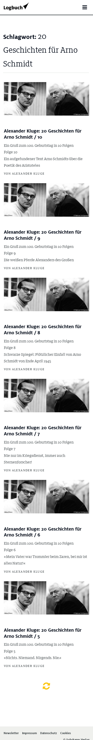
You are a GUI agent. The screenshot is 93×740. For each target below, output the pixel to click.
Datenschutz (48, 733)
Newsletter (11, 733)
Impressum (29, 733)
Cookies (65, 733)
